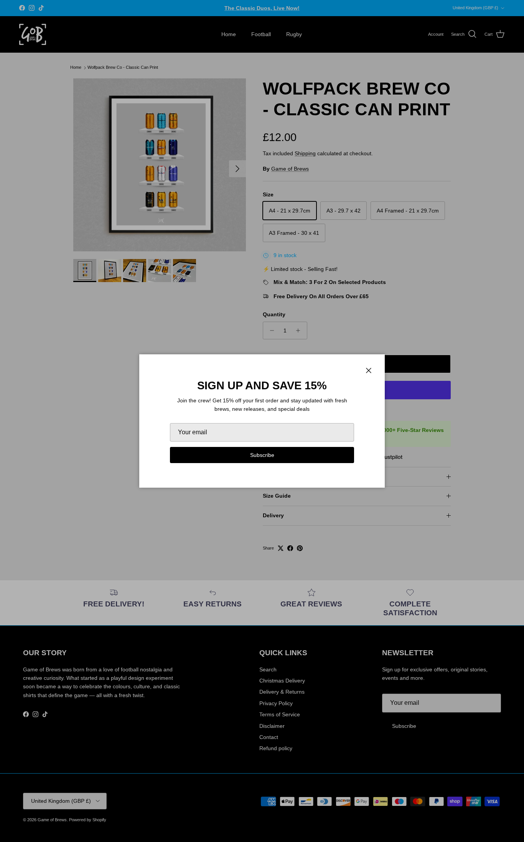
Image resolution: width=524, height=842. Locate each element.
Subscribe (262, 455)
